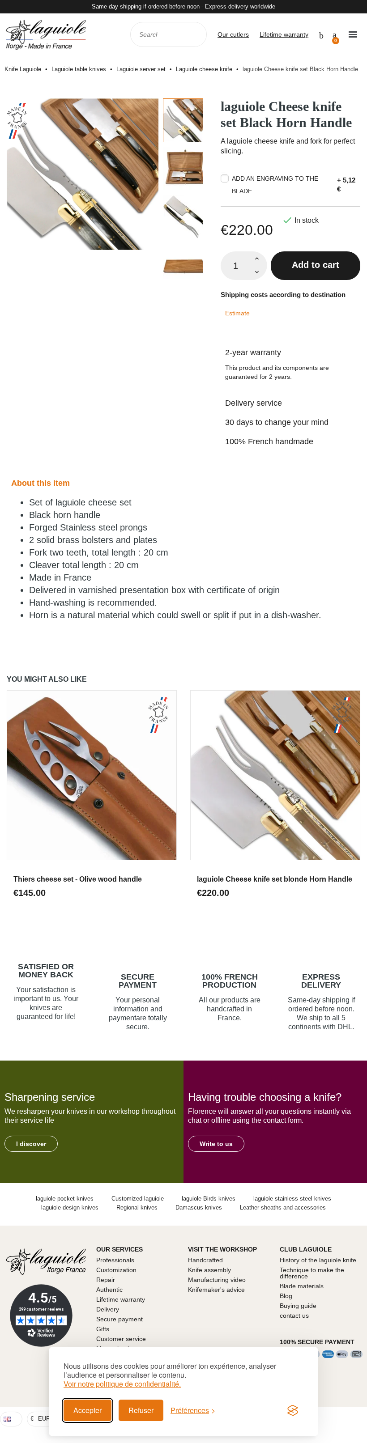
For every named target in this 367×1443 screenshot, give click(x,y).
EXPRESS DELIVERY (321, 980)
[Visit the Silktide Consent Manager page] (292, 1410)
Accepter (87, 1410)
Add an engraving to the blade (275, 185)
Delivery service (253, 403)
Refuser (141, 1410)
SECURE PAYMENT (138, 980)
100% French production (229, 980)
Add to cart (315, 265)
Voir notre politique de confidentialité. (122, 1383)
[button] (31, 1144)
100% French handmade (269, 441)
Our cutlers (233, 34)
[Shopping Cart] (334, 34)
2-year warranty (253, 352)
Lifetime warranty (284, 34)
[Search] (193, 34)
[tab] (290, 347)
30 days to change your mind (277, 422)
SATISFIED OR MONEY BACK (46, 970)
